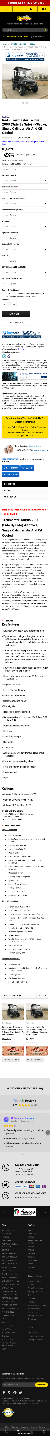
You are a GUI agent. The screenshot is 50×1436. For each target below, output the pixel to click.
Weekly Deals (7, 1234)
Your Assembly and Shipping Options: (17, 164)
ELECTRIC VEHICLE (9, 1302)
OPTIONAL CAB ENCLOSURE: (14, 267)
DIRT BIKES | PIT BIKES (10, 1281)
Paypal (18, 1186)
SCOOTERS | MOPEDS (10, 1284)
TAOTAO (31, 1237)
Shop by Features (8, 1333)
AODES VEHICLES (8, 1230)
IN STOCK (5, 1237)
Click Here (21, 349)
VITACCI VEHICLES (9, 1267)
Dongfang (31, 1257)
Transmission (7, 1340)
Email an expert (35, 446)
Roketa (30, 1264)
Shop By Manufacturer (10, 1274)
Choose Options (10, 1060)
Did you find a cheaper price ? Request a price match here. (23, 143)
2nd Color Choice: (9, 187)
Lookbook (5, 1349)
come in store (12, 474)
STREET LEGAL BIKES (10, 1298)
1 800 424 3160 (24, 450)
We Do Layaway (34, 1309)
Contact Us (32, 1298)
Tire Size (5, 1336)
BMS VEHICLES (7, 1271)
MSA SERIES (6, 1329)
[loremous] (25, 1212)
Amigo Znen (32, 1260)
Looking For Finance (35, 1340)
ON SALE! (5, 1250)
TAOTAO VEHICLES (9, 1257)
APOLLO (31, 1250)
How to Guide (33, 1312)
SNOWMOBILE (7, 1288)
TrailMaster (32, 1234)
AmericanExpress (38, 1186)
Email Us (28, 468)
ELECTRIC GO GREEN (10, 1305)
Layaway (31, 1285)
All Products (6, 1322)
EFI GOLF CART (7, 1326)
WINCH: (5, 256)
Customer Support (35, 1281)
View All (32, 1267)
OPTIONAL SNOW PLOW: (12, 279)
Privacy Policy (33, 1333)
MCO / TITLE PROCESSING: (13, 198)
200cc (32, 44)
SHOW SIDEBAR (24, 1433)
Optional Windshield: (10, 233)
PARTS (4, 1319)
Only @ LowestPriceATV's (25, 36)
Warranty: (6, 221)
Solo (44, 1186)
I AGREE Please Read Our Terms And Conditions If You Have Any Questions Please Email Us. (25, 295)
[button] (25, 57)
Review (7, 490)
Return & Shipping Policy (37, 1305)
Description (10, 484)
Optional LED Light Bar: (11, 244)
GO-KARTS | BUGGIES (10, 1291)
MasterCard (31, 1186)
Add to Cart (15, 314)
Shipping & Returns (35, 1292)
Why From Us (10, 497)
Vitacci (30, 1230)
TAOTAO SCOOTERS (10, 1264)
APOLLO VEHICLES (9, 1254)
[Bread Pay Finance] (4, 356)
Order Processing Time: (12, 210)
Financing (31, 1302)
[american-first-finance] (9, 356)
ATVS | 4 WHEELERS (9, 1278)
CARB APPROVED (9, 1241)
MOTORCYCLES (8, 1312)
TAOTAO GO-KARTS (9, 1260)
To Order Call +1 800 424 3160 (25, 2)
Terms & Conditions (35, 1288)
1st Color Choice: (9, 175)
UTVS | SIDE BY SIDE (18, 44)
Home (4, 44)
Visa (25, 1186)
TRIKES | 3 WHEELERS (10, 1308)
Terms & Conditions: (10, 290)
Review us (32, 1319)
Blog (29, 1295)
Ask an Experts (40, 451)
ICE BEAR (31, 1254)
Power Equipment (8, 1315)
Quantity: (5, 300)
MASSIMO (31, 1247)
